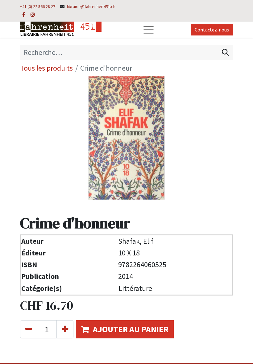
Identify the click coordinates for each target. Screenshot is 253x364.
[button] (125, 329)
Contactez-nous (212, 30)
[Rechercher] (225, 52)
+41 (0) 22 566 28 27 (37, 6)
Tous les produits (46, 68)
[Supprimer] (28, 329)
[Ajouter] (64, 329)
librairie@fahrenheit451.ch (91, 6)
